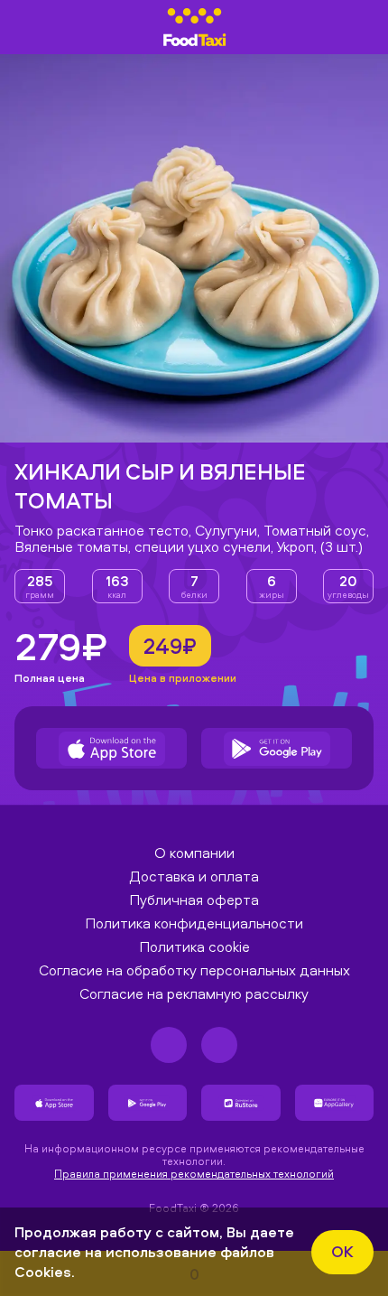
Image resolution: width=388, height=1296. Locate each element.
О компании (194, 852)
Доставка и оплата (194, 876)
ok (342, 1251)
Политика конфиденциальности (194, 923)
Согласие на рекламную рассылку (194, 993)
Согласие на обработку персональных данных (194, 970)
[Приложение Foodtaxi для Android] (276, 748)
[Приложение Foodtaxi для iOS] (111, 748)
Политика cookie (194, 946)
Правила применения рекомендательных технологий (194, 1173)
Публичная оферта (194, 899)
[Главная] (194, 27)
